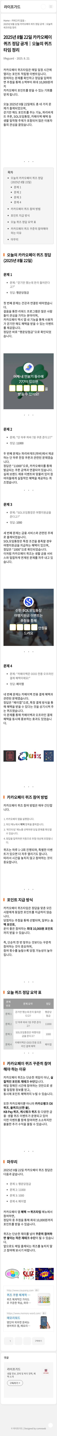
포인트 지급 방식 (20, 215)
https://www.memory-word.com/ (24, 1313)
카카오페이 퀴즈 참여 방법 (26, 209)
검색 (43, 6)
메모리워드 (13, 1318)
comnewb (41, 1428)
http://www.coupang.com (20, 1290)
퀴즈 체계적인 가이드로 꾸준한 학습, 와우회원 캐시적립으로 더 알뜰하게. (19, 1300)
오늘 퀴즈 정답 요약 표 (23, 222)
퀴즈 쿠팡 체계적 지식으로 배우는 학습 (18, 1295)
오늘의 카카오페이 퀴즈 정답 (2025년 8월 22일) (27, 180)
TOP (50, 1425)
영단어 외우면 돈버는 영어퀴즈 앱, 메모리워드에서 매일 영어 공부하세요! (18, 1323)
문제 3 (17, 197)
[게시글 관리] (27, 1341)
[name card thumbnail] (45, 1371)
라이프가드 (12, 6)
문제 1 (17, 187)
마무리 (14, 239)
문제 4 (17, 202)
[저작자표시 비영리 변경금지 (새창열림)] (49, 1339)
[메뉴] (50, 6)
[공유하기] (18, 1341)
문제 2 (17, 192)
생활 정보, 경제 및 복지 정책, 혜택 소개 (21, 1375)
